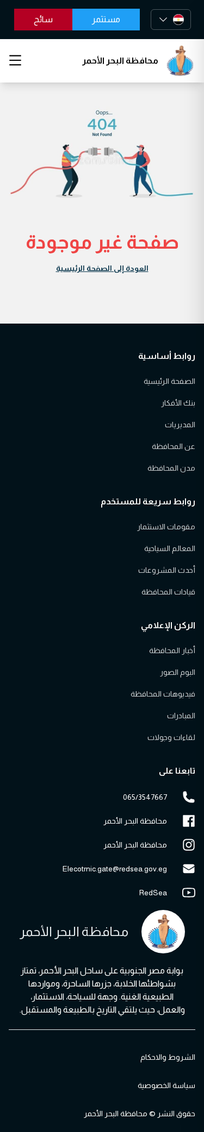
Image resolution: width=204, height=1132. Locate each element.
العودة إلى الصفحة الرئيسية (102, 268)
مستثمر (106, 19)
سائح (43, 19)
